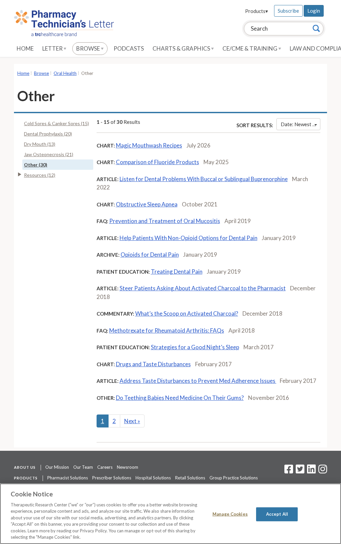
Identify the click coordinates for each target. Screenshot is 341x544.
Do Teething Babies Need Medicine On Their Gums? (180, 397)
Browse (88, 48)
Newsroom (127, 467)
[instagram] (322, 471)
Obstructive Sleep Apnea (146, 204)
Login (313, 11)
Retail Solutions (190, 477)
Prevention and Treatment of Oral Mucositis (164, 220)
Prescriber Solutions (111, 477)
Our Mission (57, 467)
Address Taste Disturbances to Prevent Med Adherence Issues (198, 380)
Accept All (277, 514)
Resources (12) (39, 175)
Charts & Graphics (182, 48)
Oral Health (65, 73)
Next (132, 420)
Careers (105, 467)
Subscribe (288, 11)
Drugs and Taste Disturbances (153, 364)
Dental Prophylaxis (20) (48, 133)
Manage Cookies (230, 514)
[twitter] (299, 471)
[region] (170, 513)
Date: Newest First (300, 124)
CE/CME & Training (250, 48)
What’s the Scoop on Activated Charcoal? (186, 313)
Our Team (83, 467)
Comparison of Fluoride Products (157, 161)
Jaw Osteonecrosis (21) (48, 154)
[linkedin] (311, 471)
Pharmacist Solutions (67, 477)
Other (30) (35, 164)
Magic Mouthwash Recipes (149, 145)
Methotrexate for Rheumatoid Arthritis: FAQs (166, 330)
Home (25, 48)
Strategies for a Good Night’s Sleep (195, 347)
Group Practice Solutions (233, 477)
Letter (53, 48)
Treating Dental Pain (176, 271)
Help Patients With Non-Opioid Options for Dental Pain (188, 237)
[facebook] (288, 471)
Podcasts (129, 48)
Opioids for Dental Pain (150, 254)
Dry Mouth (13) (39, 144)
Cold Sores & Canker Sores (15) (56, 123)
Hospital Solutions (153, 477)
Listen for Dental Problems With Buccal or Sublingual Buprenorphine (204, 178)
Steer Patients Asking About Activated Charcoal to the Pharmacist (203, 288)
